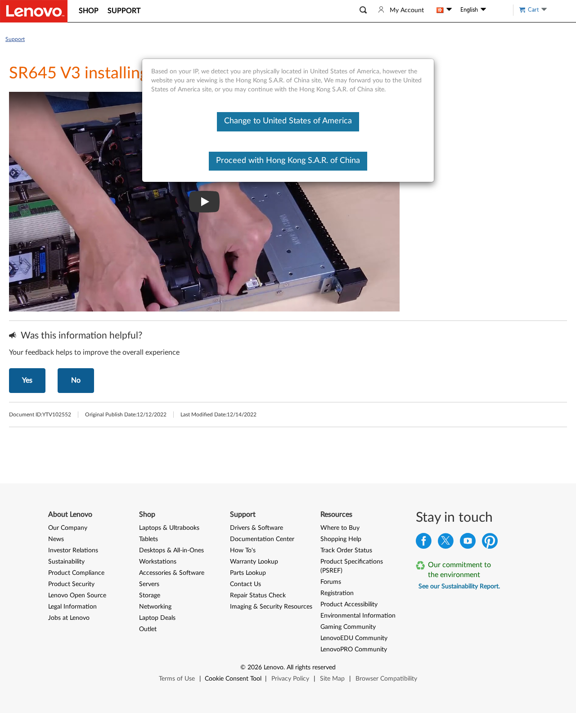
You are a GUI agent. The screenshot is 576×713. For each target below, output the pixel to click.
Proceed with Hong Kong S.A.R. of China (288, 161)
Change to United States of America (288, 121)
